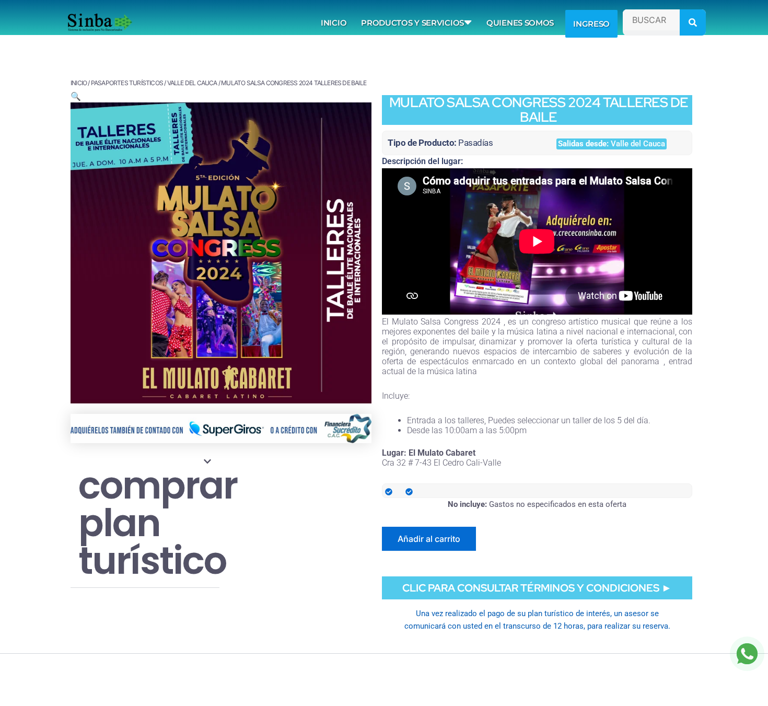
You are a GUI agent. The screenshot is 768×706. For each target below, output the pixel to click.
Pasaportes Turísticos (127, 83)
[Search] (693, 22)
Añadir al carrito (429, 539)
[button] (76, 96)
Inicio (333, 23)
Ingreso (591, 24)
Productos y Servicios (412, 23)
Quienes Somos (520, 23)
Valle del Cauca (192, 83)
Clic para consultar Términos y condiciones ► (537, 588)
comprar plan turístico (157, 523)
